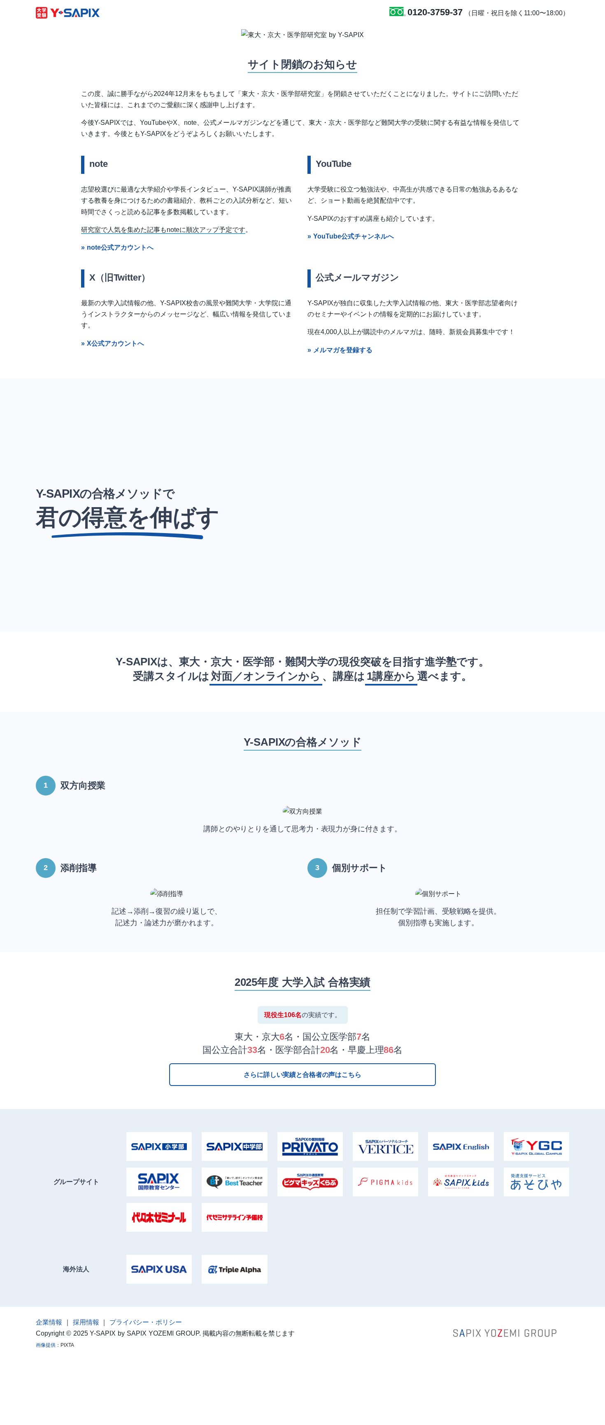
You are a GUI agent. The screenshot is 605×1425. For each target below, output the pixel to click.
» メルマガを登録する (339, 349)
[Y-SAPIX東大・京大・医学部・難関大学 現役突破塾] (68, 12)
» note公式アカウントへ (117, 247)
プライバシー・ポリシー (145, 1322)
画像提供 (46, 1345)
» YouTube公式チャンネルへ (350, 236)
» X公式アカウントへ (112, 343)
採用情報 (86, 1322)
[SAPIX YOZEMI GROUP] (504, 1332)
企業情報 (49, 1322)
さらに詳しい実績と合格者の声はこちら (302, 1074)
